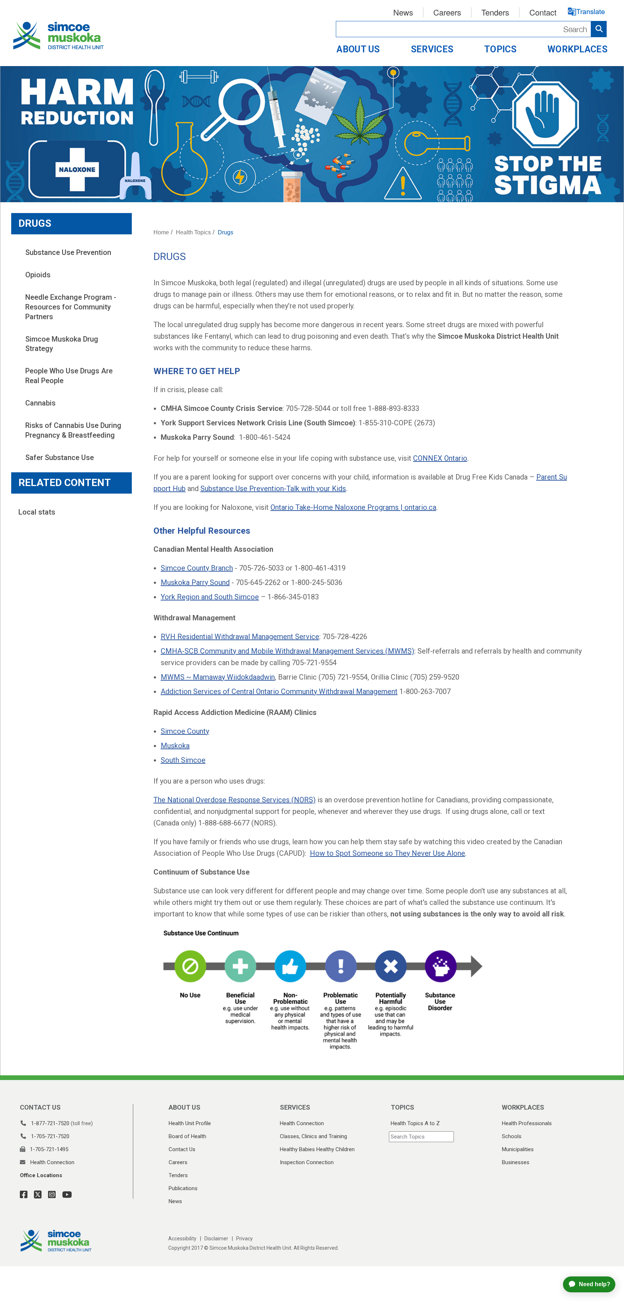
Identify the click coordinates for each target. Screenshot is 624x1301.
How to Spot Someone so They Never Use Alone (387, 853)
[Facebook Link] (23, 1195)
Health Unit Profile (190, 1123)
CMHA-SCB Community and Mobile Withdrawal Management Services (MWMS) (287, 651)
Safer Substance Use (59, 457)
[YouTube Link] (65, 1195)
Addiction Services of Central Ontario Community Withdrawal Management (279, 691)
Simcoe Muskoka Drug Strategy (62, 344)
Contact (542, 12)
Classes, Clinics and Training (313, 1136)
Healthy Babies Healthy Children (317, 1149)
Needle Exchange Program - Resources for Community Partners (71, 307)
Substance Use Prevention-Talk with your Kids (273, 488)
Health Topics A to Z (415, 1123)
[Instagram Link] (50, 1195)
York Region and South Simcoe (210, 597)
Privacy (244, 1238)
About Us (358, 49)
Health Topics (193, 232)
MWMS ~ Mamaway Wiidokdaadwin (218, 677)
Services (432, 49)
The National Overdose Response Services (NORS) (234, 799)
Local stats (36, 512)
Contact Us (182, 1149)
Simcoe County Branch (197, 568)
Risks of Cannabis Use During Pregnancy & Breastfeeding (74, 430)
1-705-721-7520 (50, 1136)
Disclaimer (216, 1238)
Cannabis (40, 403)
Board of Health (187, 1136)
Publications (183, 1188)
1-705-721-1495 (49, 1149)
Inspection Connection (307, 1162)
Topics (500, 49)
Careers (447, 12)
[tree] (71, 355)
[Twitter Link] (36, 1195)
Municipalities (518, 1149)
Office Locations (41, 1175)
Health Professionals (527, 1123)
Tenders (495, 12)
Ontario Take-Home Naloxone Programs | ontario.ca (353, 507)
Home (161, 232)
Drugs (225, 232)
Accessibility (182, 1238)
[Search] (471, 29)
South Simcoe (183, 760)
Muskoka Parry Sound (195, 582)
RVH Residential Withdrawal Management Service (240, 636)
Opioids (38, 274)
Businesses (515, 1162)
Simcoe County (185, 731)
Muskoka (175, 745)
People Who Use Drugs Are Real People (69, 376)
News (403, 12)
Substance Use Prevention (68, 252)
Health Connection (52, 1162)
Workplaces (577, 49)
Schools (511, 1136)
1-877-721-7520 (50, 1123)
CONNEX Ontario (440, 458)
